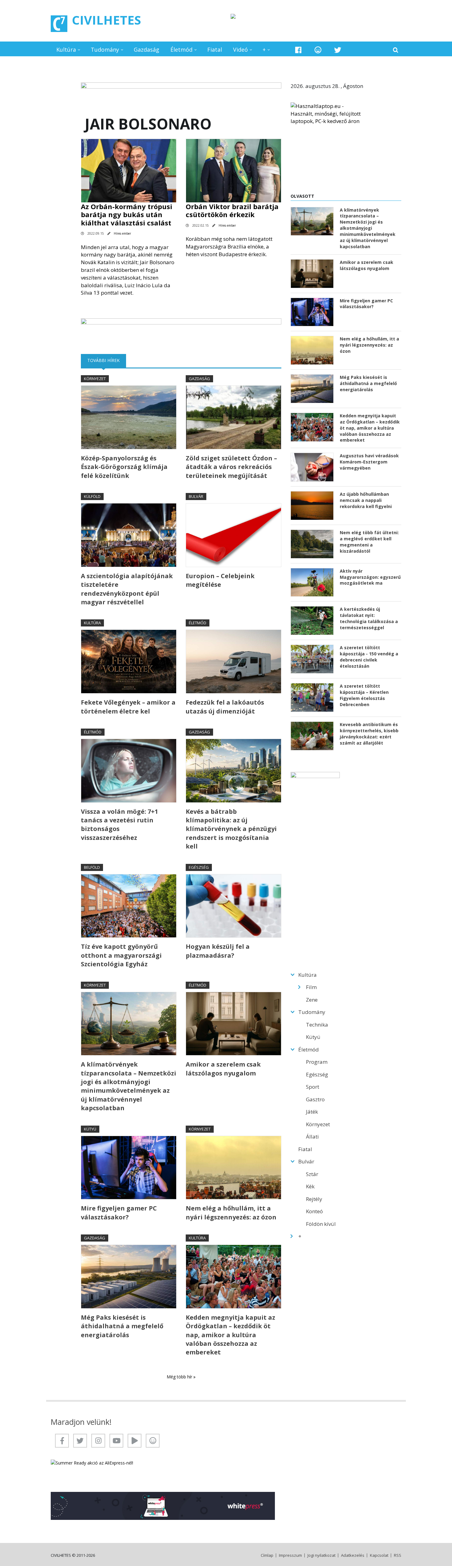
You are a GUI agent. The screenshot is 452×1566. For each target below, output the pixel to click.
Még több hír (180, 1377)
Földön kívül (321, 1223)
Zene (312, 999)
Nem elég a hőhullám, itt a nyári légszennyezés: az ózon (231, 1212)
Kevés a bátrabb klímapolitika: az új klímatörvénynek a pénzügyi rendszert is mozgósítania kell (231, 829)
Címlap (267, 1555)
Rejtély (314, 1198)
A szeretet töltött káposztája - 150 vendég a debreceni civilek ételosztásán (369, 657)
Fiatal (214, 49)
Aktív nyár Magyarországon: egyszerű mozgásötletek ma (370, 577)
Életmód (181, 49)
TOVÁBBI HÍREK (106, 360)
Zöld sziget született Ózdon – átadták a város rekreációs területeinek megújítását (231, 467)
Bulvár (196, 496)
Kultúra (66, 49)
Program (316, 1061)
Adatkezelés (352, 1555)
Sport (312, 1086)
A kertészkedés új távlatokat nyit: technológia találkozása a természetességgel (369, 618)
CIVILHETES (106, 19)
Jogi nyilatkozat (321, 1555)
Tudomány (105, 49)
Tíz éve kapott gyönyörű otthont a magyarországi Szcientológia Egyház (121, 955)
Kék (310, 1186)
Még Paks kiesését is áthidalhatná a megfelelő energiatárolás (122, 1326)
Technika (317, 1024)
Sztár (312, 1174)
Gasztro (315, 1099)
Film (311, 987)
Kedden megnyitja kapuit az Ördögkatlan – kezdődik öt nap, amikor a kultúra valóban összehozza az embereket (230, 1335)
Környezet (95, 378)
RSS (397, 1555)
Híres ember (122, 233)
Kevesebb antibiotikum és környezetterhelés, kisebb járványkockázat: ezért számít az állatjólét (369, 733)
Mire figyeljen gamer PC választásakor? (119, 1212)
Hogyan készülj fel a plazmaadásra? (218, 950)
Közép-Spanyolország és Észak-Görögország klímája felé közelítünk (124, 467)
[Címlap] (59, 23)
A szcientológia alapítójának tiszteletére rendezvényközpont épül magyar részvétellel (127, 589)
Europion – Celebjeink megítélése (220, 580)
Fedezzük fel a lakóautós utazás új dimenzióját (225, 706)
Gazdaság (146, 49)
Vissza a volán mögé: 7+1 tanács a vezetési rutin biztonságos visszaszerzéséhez (119, 824)
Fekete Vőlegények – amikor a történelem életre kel (128, 706)
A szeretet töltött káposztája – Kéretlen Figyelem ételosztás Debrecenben (364, 695)
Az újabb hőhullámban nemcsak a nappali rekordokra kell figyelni (366, 500)
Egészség (199, 867)
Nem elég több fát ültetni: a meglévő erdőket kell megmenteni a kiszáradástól (369, 542)
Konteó (314, 1211)
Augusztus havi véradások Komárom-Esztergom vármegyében (369, 462)
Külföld (92, 496)
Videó (240, 49)
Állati (312, 1136)
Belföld (92, 867)
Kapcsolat (379, 1555)
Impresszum (290, 1555)
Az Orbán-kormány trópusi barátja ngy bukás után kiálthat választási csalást (126, 214)
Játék (312, 1111)
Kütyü (90, 1129)
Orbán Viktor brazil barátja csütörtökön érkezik (232, 210)
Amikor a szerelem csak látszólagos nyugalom (223, 1068)
